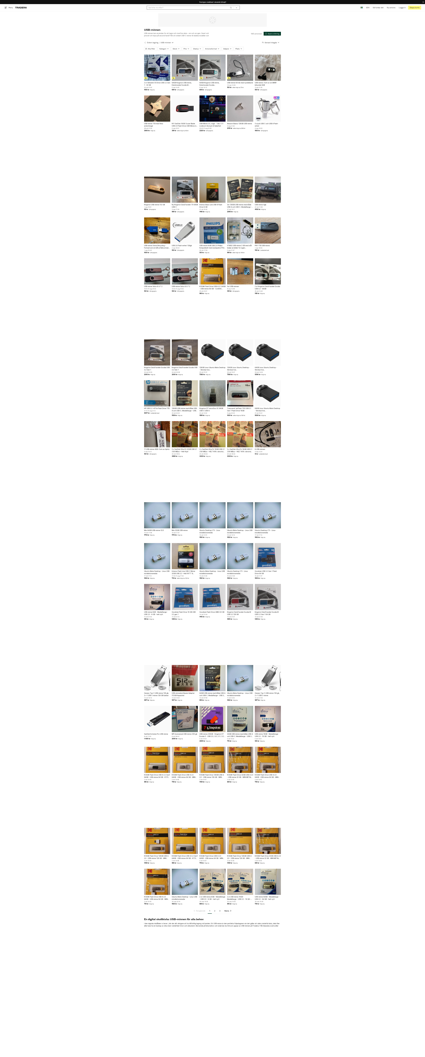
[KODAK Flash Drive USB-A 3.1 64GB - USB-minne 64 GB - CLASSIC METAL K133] (212, 271)
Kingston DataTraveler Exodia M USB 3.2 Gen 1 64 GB (267, 613)
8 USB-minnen (260, 449)
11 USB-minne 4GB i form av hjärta (156, 449)
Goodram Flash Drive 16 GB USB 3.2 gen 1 (184, 613)
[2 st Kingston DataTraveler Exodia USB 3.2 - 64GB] (268, 271)
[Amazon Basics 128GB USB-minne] (240, 108)
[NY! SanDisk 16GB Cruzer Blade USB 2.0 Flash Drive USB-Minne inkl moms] (185, 108)
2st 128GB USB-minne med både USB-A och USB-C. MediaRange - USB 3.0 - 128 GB (239, 206)
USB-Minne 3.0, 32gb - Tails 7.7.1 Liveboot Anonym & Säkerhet (211, 125)
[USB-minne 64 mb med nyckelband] (240, 68)
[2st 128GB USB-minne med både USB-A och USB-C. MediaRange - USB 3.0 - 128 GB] (240, 190)
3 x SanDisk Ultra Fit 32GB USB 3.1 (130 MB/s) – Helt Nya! (184, 450)
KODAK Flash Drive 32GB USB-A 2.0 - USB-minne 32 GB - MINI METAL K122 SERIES (240, 776)
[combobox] (190, 7)
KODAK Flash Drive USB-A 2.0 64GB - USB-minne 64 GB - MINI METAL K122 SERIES (266, 776)
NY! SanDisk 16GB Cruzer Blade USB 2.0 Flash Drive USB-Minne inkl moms (184, 125)
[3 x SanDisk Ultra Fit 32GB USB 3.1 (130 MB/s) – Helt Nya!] (185, 434)
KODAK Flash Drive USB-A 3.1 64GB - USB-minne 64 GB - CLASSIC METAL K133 (212, 287)
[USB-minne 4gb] (268, 190)
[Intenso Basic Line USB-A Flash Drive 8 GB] (212, 190)
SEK (367, 8)
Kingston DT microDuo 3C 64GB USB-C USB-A (211, 409)
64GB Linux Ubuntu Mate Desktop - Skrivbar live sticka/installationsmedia (267, 409)
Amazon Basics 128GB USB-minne (239, 123)
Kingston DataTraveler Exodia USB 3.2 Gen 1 (157, 369)
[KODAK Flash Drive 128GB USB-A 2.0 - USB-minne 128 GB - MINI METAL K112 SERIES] (212, 760)
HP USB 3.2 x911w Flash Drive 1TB (156, 408)
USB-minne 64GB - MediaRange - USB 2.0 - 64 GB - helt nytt (267, 898)
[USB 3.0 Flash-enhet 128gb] (185, 230)
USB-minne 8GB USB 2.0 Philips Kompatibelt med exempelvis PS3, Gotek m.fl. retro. (212, 247)
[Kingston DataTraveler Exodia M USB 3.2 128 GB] (240, 597)
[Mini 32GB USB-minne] (185, 515)
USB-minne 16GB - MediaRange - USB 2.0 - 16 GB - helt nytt (267, 735)
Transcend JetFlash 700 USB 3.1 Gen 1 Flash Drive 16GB (239, 409)
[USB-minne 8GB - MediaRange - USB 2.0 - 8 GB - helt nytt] (157, 597)
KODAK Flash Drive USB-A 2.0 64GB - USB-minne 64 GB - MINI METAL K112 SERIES (183, 776)
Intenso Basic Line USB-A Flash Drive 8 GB (210, 206)
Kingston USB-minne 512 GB (154, 205)
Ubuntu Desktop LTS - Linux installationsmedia (209, 531)
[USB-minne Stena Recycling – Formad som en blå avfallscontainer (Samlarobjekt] (157, 230)
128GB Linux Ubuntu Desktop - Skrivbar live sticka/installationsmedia (238, 369)
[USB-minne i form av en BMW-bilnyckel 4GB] (268, 68)
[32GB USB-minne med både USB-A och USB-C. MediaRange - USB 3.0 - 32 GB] (240, 719)
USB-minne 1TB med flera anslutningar (153, 125)
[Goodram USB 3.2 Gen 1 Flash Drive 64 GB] (268, 556)
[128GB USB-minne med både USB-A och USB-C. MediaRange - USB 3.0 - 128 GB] (185, 393)
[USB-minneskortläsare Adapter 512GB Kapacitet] (185, 678)
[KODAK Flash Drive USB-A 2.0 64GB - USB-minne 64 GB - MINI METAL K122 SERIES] (268, 760)
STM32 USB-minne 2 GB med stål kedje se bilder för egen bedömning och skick (239, 247)
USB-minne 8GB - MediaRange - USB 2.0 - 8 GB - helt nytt (156, 613)
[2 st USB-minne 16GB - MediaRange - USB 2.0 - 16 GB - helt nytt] (240, 882)
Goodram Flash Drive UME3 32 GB (211, 612)
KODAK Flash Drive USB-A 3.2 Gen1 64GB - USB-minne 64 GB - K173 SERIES (157, 776)
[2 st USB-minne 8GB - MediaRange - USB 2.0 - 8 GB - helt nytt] (212, 882)
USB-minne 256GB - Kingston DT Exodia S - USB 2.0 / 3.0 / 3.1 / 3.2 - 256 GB (212, 735)
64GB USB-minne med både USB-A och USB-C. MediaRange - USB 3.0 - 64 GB (212, 694)
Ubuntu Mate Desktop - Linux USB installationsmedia (239, 531)
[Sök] (230, 7)
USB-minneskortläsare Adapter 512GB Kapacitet (183, 694)
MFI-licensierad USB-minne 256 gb (184, 734)
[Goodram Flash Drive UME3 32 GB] (212, 597)
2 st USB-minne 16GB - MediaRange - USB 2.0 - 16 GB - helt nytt (239, 898)
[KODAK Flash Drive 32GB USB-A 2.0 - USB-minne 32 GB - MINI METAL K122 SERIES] (240, 760)
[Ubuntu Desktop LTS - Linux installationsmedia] (212, 515)
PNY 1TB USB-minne (262, 245)
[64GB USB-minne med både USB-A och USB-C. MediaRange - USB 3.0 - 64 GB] (212, 678)
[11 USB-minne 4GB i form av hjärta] (157, 434)
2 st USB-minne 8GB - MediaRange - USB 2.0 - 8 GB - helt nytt (212, 898)
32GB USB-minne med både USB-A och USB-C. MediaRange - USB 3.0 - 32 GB (240, 735)
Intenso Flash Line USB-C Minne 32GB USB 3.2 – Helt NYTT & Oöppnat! (183, 572)
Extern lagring (152, 43)
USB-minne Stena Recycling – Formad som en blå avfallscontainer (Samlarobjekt (157, 247)
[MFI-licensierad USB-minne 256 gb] (185, 719)
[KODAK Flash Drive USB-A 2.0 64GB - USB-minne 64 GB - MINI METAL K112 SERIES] (185, 760)
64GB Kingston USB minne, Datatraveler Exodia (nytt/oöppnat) (209, 84)
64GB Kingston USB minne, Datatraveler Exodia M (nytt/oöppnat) (182, 84)
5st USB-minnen (233, 286)
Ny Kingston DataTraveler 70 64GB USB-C (185, 206)
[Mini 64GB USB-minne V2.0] (157, 515)
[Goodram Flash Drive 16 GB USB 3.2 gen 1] (185, 597)
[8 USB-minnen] (268, 434)
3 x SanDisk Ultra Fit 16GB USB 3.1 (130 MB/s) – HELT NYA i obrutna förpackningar (212, 450)
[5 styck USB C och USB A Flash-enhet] (268, 108)
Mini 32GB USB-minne (180, 530)
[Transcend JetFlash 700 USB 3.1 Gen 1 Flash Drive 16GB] (240, 393)
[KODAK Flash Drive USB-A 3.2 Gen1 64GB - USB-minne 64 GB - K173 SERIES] (157, 760)
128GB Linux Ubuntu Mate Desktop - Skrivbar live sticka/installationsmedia (212, 369)
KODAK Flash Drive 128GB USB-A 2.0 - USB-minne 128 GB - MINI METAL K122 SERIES (156, 857)
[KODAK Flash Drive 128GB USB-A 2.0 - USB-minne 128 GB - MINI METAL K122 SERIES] (157, 841)
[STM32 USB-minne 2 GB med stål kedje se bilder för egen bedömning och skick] (240, 230)
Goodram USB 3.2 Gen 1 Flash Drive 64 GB (266, 572)
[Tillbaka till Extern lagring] (145, 42)
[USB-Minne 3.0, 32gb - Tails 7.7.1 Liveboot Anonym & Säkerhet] (212, 108)
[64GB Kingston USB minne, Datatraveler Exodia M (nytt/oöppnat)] (185, 68)
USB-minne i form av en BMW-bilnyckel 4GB (266, 84)
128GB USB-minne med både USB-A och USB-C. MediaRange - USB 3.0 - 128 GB (184, 409)
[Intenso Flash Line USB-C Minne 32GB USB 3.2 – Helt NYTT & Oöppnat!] (185, 556)
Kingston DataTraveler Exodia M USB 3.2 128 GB (239, 613)
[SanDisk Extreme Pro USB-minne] (157, 719)
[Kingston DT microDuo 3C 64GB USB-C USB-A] (212, 393)
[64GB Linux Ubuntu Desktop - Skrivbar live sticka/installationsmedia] (268, 352)
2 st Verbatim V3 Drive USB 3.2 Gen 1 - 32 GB (157, 84)
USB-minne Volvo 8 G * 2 (153, 286)
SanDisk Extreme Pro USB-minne (156, 734)
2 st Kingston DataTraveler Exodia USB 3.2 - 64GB (267, 287)
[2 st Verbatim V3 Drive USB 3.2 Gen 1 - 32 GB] (157, 68)
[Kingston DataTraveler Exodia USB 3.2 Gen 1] (157, 352)
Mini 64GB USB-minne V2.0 (154, 530)
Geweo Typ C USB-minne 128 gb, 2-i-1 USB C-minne (267, 694)
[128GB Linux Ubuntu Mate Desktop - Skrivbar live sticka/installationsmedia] (212, 352)
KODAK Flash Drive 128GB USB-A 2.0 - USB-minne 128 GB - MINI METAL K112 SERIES (211, 776)
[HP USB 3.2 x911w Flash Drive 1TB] (157, 393)
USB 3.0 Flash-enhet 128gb (182, 245)
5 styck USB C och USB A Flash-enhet (266, 125)
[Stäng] (423, 2)
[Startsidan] (21, 8)
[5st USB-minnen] (240, 271)
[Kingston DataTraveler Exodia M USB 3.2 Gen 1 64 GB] (268, 597)
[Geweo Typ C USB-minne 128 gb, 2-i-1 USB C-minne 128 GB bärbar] (157, 678)
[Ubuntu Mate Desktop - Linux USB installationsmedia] (240, 515)
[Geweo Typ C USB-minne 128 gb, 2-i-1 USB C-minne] (268, 678)
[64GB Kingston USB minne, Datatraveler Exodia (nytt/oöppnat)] (212, 68)
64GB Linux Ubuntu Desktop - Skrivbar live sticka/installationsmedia (266, 369)
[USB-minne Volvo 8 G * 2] (157, 271)
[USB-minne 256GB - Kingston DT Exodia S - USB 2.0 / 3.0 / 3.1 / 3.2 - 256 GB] (212, 719)
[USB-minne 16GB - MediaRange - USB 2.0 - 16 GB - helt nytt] (268, 719)
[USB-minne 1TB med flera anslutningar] (157, 108)
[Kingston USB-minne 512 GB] (157, 190)
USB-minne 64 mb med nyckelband (240, 83)
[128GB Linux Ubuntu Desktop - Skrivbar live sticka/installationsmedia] (240, 352)
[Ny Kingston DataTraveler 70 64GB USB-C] (185, 190)
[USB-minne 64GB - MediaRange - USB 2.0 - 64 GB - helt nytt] (268, 882)
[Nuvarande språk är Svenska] (362, 8)
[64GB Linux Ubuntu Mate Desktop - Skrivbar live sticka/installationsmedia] (268, 393)
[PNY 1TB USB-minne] (268, 230)
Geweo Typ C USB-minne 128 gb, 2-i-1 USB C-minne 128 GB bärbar (156, 694)
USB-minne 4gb (260, 205)
